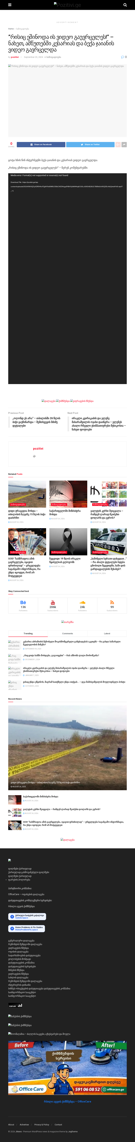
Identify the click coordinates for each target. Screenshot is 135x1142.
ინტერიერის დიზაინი (19, 985)
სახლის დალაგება (18, 977)
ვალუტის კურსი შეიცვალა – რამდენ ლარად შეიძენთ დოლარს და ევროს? (107, 514)
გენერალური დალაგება (21, 940)
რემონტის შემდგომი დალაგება (25, 944)
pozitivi (15, 57)
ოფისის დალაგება (18, 951)
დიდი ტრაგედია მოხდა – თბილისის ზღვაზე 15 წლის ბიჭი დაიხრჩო (26, 514)
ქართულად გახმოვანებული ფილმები (28, 872)
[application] (67, 278)
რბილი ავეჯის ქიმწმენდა (21, 906)
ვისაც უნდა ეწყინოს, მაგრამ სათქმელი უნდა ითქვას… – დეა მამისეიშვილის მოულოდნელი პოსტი (74, 682)
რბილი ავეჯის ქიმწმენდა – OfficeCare (67, 1101)
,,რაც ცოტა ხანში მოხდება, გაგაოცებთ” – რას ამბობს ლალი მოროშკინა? (61, 655)
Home (11, 29)
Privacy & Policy (41, 1124)
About (11, 1124)
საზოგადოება (22, 29)
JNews (18, 1131)
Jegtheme (73, 1131)
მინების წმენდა (16, 970)
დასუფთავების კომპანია (21, 962)
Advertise (24, 1124)
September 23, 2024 (33, 57)
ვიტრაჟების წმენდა (18, 948)
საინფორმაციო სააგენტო (22, 992)
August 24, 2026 (16, 522)
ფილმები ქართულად (19, 868)
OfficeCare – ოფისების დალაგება (26, 894)
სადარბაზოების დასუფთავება (24, 955)
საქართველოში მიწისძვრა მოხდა (40, 796)
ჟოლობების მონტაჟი (19, 959)
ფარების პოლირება (19, 879)
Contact (58, 1124)
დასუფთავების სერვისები (22, 966)
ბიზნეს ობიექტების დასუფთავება (25, 988)
